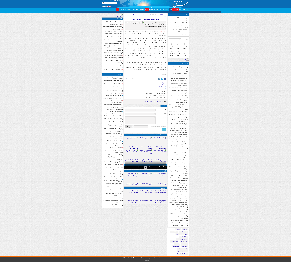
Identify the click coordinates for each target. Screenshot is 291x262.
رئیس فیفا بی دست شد (182, 187)
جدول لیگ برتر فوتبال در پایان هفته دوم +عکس (178, 198)
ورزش (171, 9)
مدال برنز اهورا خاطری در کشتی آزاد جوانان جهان (178, 128)
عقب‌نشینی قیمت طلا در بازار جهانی (180, 29)
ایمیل (165, 113)
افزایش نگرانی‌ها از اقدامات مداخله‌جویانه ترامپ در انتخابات (113, 129)
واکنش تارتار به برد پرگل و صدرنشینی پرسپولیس (178, 202)
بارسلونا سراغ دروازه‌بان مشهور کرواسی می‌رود (178, 193)
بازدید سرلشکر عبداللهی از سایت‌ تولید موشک (113, 206)
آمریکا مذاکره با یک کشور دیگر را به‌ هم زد (114, 29)
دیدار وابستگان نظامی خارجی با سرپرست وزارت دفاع (113, 81)
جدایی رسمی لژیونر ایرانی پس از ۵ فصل (179, 93)
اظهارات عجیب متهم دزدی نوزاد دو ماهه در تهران (113, 200)
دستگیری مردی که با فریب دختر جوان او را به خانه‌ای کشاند (114, 170)
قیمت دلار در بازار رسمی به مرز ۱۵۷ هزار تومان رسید (178, 23)
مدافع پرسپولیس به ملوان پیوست (180, 154)
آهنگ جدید (177, 244)
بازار (117, 9)
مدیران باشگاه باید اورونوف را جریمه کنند (179, 185)
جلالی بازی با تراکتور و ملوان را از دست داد (179, 156)
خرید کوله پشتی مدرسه (182, 253)
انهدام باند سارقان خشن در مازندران (115, 156)
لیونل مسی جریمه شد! (182, 85)
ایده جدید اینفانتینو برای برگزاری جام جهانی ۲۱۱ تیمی (178, 91)
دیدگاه (124, 9)
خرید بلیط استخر (175, 246)
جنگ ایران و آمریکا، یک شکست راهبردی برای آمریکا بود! (114, 96)
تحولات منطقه (175, 9)
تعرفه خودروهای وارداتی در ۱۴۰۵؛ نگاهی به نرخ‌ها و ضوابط (114, 158)
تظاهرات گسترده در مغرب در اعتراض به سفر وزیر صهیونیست (132, 201)
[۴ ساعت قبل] (145, 140)
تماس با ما (109, 0)
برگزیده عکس (163, 188)
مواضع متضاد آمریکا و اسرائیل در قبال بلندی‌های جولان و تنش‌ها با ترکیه (113, 84)
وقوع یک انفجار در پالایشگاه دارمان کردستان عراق (112, 98)
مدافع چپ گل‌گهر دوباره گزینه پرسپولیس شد (178, 145)
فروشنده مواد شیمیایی (182, 251)
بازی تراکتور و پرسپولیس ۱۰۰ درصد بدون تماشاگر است (178, 149)
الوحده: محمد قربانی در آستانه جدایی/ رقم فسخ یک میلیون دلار (178, 172)
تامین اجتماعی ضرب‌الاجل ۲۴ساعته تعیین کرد (161, 147)
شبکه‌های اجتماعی (165, 9)
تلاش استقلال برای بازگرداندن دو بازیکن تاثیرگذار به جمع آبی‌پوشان (178, 115)
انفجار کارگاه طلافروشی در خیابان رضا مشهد (145, 201)
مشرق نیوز (177, 4)
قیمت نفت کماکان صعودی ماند (181, 33)
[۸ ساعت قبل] (145, 154)
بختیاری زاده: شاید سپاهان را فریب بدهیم (179, 83)
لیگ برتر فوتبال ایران (157, 101)
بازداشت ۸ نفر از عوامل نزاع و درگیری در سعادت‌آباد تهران (114, 148)
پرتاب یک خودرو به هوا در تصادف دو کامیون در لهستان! (113, 37)
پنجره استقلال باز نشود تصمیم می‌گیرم (179, 204)
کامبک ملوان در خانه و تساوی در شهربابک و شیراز (177, 211)
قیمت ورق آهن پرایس (182, 248)
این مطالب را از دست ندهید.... (160, 134)
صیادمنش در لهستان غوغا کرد (181, 102)
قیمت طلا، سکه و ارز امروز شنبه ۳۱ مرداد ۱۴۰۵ (178, 19)
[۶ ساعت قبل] (159, 154)
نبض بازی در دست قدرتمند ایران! (115, 142)
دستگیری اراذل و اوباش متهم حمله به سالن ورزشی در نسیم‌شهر (152, 167)
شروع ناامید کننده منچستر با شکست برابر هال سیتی (178, 70)
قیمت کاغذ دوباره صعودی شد (181, 17)
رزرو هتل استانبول (183, 236)
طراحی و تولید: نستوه (145, 260)
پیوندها (121, 9)
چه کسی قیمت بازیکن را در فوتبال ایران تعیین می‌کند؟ (179, 124)
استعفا (146, 101)
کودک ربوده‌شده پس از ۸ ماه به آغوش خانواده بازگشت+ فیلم (113, 47)
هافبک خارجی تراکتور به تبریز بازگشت (180, 106)
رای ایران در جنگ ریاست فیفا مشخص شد (179, 140)
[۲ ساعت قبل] (145, 177)
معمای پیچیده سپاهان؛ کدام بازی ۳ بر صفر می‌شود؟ (155, 93)
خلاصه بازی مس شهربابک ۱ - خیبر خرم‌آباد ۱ (178, 208)
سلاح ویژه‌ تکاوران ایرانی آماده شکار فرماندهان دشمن (113, 34)
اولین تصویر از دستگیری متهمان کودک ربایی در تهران (113, 52)
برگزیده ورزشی (163, 171)
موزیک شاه (178, 229)
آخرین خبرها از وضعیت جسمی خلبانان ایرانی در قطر (132, 147)
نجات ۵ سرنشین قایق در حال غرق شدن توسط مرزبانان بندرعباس (113, 177)
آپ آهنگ (185, 229)
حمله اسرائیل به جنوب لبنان (116, 100)
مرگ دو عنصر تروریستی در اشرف (115, 66)
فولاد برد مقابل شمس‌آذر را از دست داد (179, 200)
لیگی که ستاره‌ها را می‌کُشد (182, 121)
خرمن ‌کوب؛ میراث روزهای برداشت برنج (114, 50)
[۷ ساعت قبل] (131, 194)
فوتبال (151, 101)
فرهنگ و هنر (142, 9)
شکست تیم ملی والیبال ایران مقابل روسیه (179, 134)
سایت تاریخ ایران (173, 232)
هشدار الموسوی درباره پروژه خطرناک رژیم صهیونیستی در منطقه (114, 184)
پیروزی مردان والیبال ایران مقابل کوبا (180, 73)
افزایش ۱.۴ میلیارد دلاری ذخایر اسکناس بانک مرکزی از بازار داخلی (114, 151)
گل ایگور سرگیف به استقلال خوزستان (180, 225)
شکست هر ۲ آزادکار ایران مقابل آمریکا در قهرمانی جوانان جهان (179, 182)
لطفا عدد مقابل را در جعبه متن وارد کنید (158, 126)
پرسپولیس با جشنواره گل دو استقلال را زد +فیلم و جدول (178, 214)
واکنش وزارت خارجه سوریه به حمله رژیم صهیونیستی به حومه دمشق (115, 77)
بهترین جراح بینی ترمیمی (182, 239)
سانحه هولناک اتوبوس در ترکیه (116, 131)
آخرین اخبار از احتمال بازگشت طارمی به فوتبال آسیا (179, 160)
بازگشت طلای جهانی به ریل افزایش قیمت (179, 35)
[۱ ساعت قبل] (159, 194)
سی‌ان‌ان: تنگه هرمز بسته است (116, 93)
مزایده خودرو (184, 246)
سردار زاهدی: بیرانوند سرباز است (180, 126)
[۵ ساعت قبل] (131, 140)
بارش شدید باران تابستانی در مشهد (115, 175)
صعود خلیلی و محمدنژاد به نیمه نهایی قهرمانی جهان (179, 75)
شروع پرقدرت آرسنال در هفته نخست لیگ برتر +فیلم (178, 111)
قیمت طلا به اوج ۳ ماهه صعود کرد (180, 21)
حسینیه (146, 9)
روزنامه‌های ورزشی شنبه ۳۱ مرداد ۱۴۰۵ (179, 119)
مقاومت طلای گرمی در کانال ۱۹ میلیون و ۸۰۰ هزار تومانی (179, 26)
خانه (187, 9)
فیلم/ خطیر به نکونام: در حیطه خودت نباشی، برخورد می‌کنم (154, 97)
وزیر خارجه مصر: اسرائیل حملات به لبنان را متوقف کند (114, 134)
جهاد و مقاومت (152, 9)
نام (165, 109)
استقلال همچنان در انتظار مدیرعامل (180, 66)
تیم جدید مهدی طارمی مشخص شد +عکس (179, 78)
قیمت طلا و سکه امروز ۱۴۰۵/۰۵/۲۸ (180, 31)
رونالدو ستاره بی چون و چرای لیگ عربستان (157, 95)
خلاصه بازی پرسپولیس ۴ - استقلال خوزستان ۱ (178, 210)
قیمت (187, 14)
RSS (117, 0)
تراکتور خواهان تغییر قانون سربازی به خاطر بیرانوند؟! (179, 96)
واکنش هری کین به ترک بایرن (181, 191)
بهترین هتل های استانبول (181, 234)
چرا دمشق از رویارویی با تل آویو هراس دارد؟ (113, 140)
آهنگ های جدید (183, 241)
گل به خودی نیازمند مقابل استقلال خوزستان (179, 220)
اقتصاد (134, 9)
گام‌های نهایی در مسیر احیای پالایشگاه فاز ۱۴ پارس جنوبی (114, 125)
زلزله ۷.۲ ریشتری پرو (118, 64)
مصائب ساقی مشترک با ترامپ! (116, 111)
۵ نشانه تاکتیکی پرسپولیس (182, 118)
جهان (180, 9)
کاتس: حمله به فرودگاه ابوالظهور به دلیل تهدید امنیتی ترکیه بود (113, 105)
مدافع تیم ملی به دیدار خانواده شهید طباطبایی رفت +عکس (179, 177)
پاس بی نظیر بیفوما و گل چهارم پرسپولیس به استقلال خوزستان (179, 217)
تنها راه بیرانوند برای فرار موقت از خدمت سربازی (178, 104)
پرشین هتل (184, 244)
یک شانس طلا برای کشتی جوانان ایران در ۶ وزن (178, 136)
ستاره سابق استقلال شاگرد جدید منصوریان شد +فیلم (178, 222)
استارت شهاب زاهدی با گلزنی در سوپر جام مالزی (178, 138)
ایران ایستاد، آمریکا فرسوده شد (116, 24)
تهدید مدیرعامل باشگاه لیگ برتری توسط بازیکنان (145, 19)
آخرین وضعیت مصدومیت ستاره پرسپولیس (179, 152)
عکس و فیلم (129, 9)
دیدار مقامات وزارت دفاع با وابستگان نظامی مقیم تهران (160, 201)
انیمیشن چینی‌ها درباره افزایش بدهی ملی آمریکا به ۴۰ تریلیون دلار (113, 180)
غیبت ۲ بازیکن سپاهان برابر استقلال (180, 157)
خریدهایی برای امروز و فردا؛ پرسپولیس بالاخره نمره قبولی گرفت (178, 167)
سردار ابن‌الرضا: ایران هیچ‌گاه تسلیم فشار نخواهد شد (113, 197)
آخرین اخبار (120, 74)
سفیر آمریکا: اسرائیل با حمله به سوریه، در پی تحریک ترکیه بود (114, 61)
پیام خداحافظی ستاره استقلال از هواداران (179, 175)
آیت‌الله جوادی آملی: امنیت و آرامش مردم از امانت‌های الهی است (114, 137)
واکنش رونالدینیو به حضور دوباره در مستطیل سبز (178, 163)
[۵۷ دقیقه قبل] (159, 140)
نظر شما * (164, 117)
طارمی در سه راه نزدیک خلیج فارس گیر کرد (179, 189)
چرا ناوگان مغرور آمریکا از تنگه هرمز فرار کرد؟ (113, 55)
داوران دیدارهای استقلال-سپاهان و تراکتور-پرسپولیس (179, 108)
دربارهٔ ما (104, 0)
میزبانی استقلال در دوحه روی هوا (180, 132)
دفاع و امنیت (158, 9)
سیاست (184, 9)
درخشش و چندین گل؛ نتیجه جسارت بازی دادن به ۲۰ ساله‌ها (178, 99)
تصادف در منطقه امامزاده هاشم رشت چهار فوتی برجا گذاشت (113, 70)
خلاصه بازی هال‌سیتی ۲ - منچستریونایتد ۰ (179, 68)
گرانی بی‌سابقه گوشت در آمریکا (116, 145)
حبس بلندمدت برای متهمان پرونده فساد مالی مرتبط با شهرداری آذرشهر (114, 161)
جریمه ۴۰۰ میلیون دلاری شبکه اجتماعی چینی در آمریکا (113, 87)
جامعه (137, 9)
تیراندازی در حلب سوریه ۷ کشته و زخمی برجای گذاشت (113, 119)
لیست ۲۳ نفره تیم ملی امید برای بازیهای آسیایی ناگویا (178, 87)
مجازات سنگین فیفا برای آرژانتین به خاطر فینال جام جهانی (179, 142)
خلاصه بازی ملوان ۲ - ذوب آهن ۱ (181, 206)
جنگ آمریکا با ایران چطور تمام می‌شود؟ (114, 67)
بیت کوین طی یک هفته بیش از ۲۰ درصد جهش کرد (113, 190)
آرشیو (114, 0)
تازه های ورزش (185, 63)
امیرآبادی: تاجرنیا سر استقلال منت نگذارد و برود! (178, 147)
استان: (186, 40)
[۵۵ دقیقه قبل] (159, 177)
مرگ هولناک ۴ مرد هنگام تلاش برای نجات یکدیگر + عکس (113, 27)
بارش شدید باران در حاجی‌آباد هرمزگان (114, 107)
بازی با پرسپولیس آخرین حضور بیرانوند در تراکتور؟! (179, 80)
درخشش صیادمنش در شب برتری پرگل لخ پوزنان (178, 164)
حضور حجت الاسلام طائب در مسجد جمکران (113, 144)
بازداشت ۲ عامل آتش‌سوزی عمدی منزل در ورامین (114, 90)
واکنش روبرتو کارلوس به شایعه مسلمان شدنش (178, 195)
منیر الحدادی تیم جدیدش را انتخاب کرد (179, 180)
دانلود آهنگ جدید (183, 232)
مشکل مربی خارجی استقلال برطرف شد (179, 196)
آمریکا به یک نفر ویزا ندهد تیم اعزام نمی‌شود (178, 130)
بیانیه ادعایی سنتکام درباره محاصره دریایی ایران (113, 43)
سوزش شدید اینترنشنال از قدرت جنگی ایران (113, 31)
